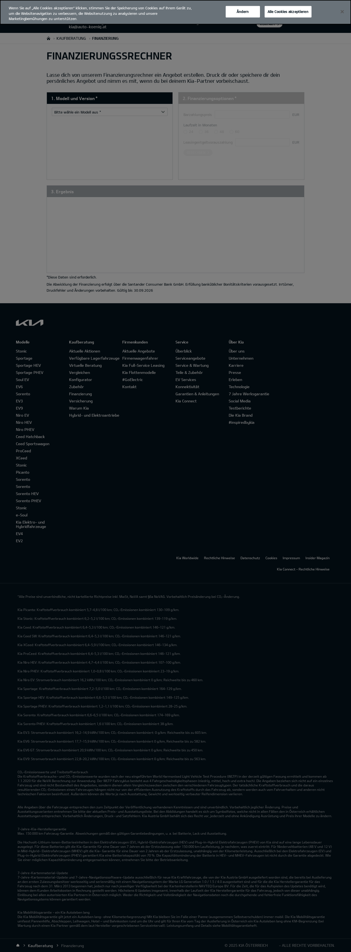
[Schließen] (342, 12)
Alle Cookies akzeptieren (288, 11)
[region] (175, 12)
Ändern (243, 11)
